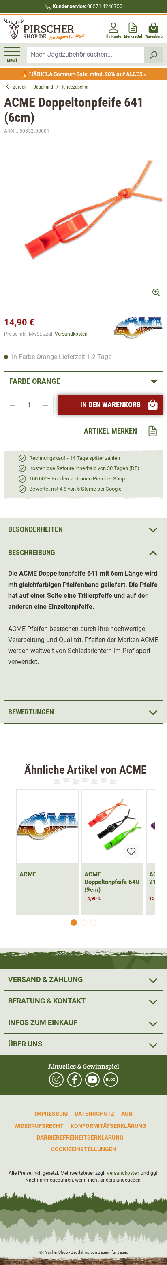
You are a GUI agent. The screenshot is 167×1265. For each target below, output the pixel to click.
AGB (127, 1113)
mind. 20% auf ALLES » (118, 74)
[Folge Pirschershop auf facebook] (74, 1079)
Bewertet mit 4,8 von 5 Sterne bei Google (75, 489)
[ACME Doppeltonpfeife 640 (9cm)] (112, 826)
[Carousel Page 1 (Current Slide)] (74, 922)
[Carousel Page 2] (83, 922)
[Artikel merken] (131, 851)
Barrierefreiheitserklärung (80, 1137)
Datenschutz (94, 1113)
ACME (27, 874)
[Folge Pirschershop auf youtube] (92, 1079)
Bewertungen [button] (31, 712)
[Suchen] (153, 54)
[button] (83, 552)
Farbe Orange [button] (34, 381)
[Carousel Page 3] (93, 922)
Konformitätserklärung (108, 1126)
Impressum (51, 1113)
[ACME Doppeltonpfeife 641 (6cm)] (83, 219)
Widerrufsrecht (39, 1126)
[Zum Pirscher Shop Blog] (110, 1079)
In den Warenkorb (110, 404)
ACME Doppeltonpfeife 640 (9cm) (111, 882)
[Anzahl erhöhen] (45, 405)
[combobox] (86, 54)
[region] (83, 226)
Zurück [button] (21, 87)
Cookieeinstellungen (83, 1149)
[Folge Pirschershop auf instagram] (56, 1079)
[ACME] (138, 327)
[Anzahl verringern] (12, 405)
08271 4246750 (87, 6)
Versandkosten (71, 334)
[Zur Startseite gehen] (43, 29)
